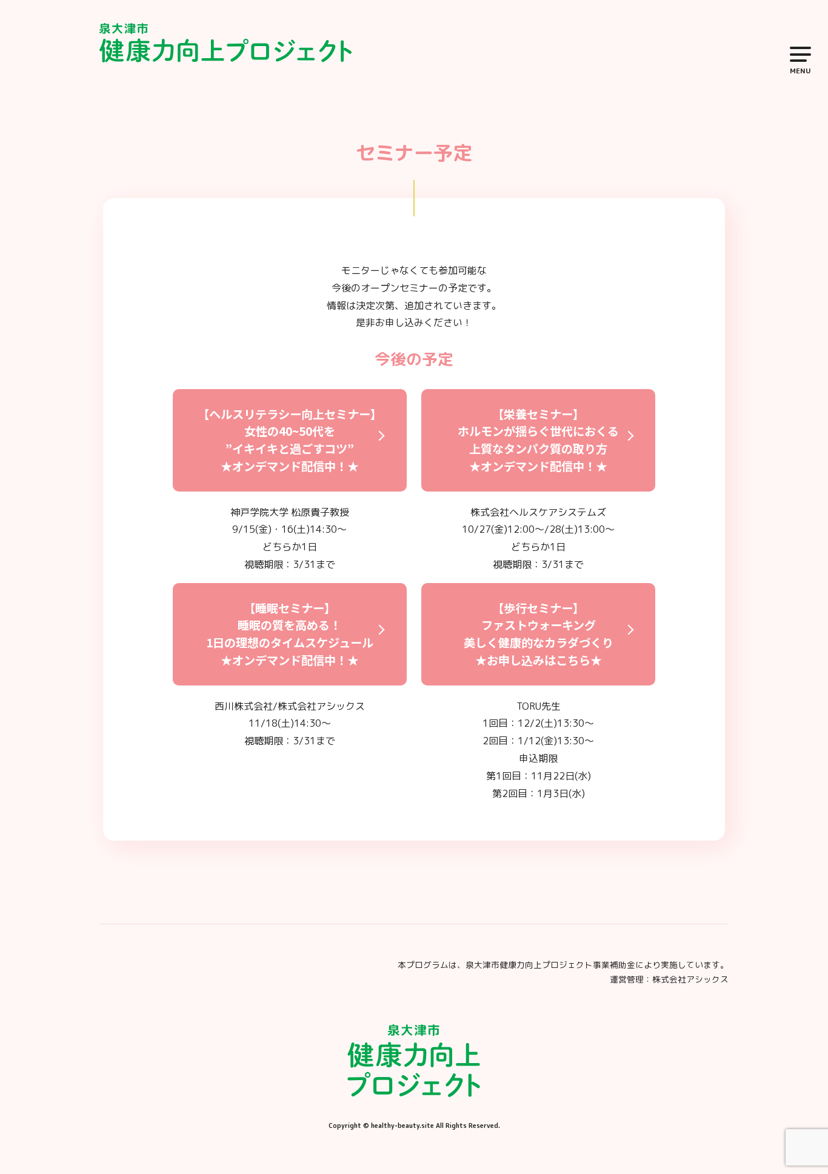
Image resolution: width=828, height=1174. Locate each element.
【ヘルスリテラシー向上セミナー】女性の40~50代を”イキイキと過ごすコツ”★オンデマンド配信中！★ (290, 440)
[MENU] (796, 54)
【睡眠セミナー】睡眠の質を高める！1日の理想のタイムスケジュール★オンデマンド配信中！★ (289, 634)
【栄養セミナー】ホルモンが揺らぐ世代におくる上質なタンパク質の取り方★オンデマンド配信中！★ (538, 440)
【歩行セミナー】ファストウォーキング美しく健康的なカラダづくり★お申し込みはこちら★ (538, 634)
